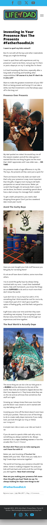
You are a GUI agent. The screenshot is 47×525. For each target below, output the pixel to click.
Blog (27, 493)
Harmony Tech (36, 510)
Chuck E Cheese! (19, 442)
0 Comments (35, 493)
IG (24, 65)
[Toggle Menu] (42, 15)
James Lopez (9, 493)
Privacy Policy (31, 508)
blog (26, 420)
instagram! (11, 422)
